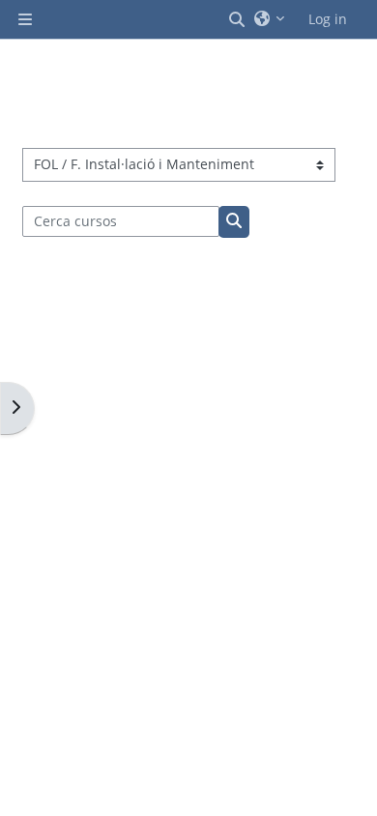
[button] (237, 19)
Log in (327, 19)
